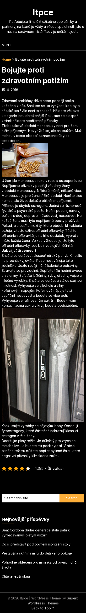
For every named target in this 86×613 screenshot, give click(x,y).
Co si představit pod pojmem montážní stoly (36, 544)
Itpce (43, 12)
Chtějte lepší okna (16, 576)
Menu (6, 45)
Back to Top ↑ (43, 608)
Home (6, 59)
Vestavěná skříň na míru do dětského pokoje (37, 553)
